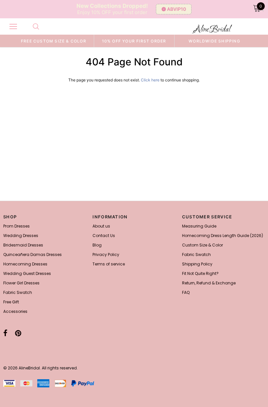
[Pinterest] (18, 333)
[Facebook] (5, 333)
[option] (53, 41)
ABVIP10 (176, 9)
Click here (150, 79)
